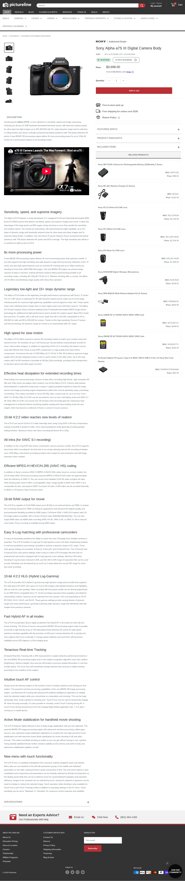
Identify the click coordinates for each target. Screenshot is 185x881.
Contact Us (48, 837)
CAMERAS (18, 18)
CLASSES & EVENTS (48, 12)
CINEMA (50, 18)
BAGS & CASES (69, 18)
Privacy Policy (49, 845)
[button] (175, 871)
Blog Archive (48, 857)
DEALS (94, 12)
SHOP (7, 12)
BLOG (31, 12)
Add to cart (134, 90)
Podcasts (7, 861)
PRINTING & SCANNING (13, 26)
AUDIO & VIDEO (148, 18)
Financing (47, 853)
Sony (98, 54)
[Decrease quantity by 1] (109, 80)
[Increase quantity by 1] (123, 80)
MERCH (106, 12)
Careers (6, 849)
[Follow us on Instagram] (77, 872)
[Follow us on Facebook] (67, 872)
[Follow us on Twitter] (72, 872)
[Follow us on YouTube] (83, 872)
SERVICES (67, 12)
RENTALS (19, 12)
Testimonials (8, 853)
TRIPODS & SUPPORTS (95, 18)
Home (5, 36)
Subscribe (92, 848)
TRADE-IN (81, 12)
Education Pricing (10, 841)
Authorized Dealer (117, 42)
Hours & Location (10, 845)
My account (156, 6)
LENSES (35, 18)
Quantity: (100, 80)
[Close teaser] (167, 863)
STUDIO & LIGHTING (123, 18)
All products (14, 36)
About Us (7, 837)
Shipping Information (52, 849)
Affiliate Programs (10, 857)
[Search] (141, 5)
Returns (46, 841)
